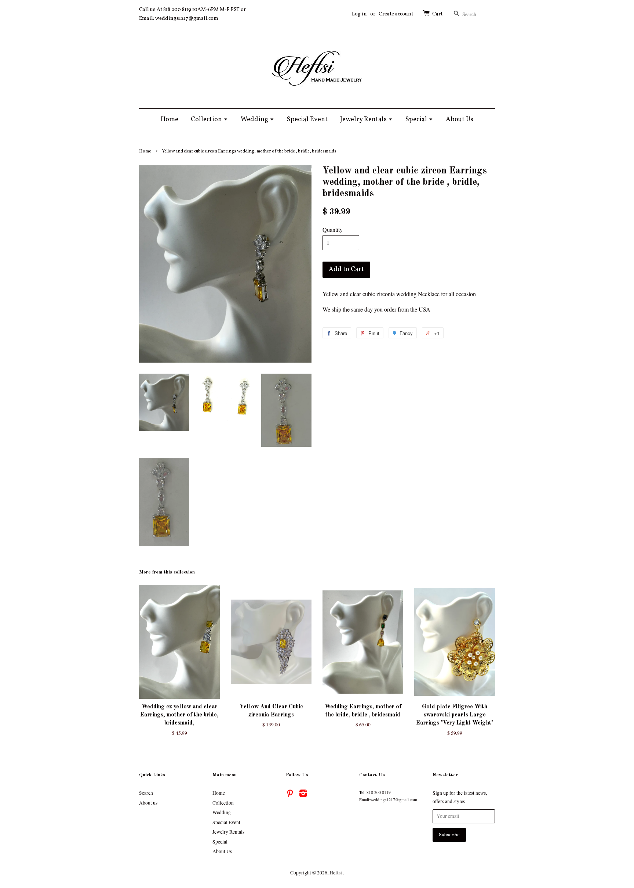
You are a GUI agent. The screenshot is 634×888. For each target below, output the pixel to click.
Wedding (255, 119)
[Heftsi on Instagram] (303, 794)
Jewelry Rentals (364, 119)
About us (148, 802)
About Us (459, 119)
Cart (437, 14)
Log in (359, 14)
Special (417, 119)
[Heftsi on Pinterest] (290, 794)
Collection (207, 119)
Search (146, 793)
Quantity (333, 229)
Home (169, 119)
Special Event (307, 119)
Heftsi (336, 872)
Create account (396, 14)
